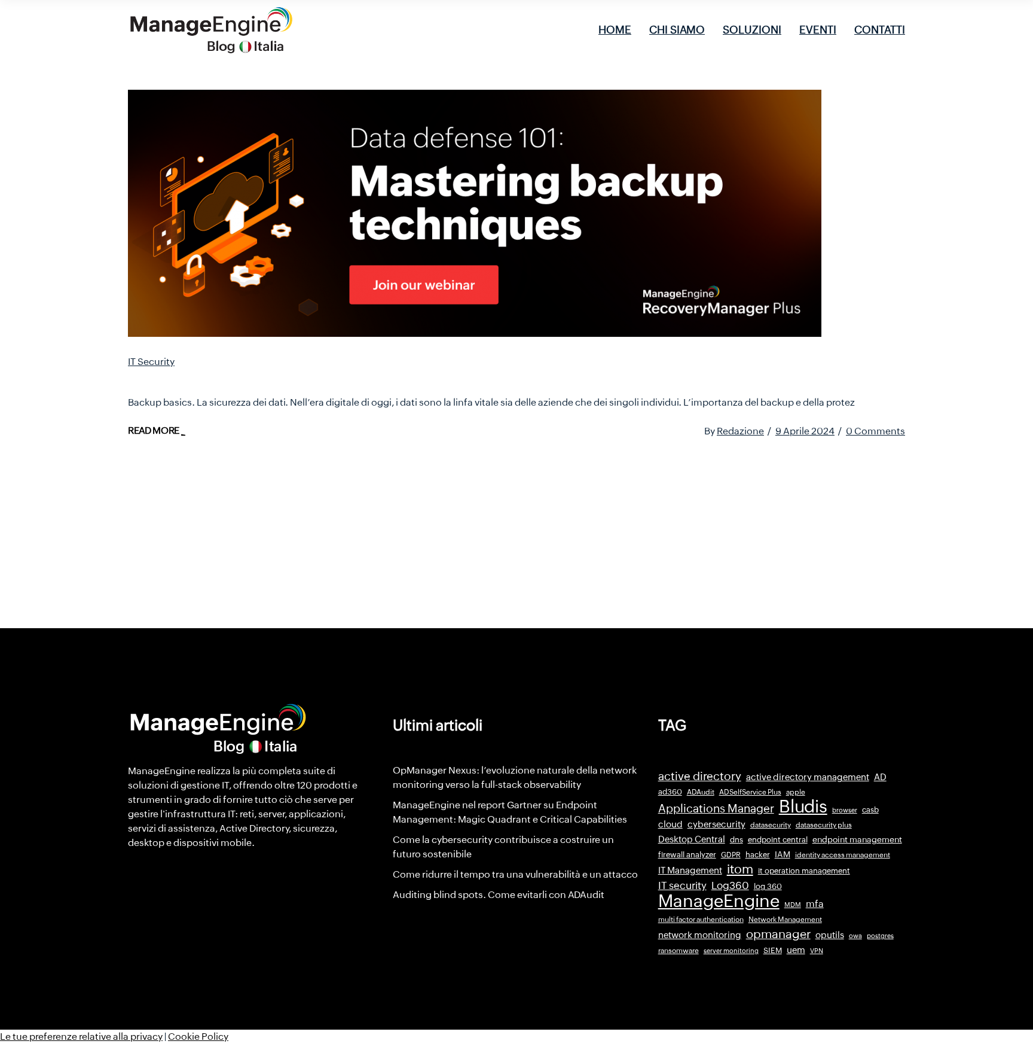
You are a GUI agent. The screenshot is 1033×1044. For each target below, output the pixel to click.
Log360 (730, 885)
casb (870, 809)
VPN (816, 950)
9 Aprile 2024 (805, 431)
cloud (670, 824)
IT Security (151, 361)
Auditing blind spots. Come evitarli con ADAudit (498, 894)
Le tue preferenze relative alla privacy (81, 1036)
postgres (880, 935)
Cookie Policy (198, 1036)
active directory (699, 776)
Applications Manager (716, 808)
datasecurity (770, 825)
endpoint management (857, 839)
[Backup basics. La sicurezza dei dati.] (474, 213)
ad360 (670, 791)
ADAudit (700, 792)
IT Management (690, 870)
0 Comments (875, 431)
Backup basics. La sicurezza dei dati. (251, 378)
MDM (792, 904)
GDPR (731, 855)
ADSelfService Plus (750, 792)
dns (736, 839)
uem (796, 950)
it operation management (804, 870)
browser (844, 810)
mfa (815, 903)
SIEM (772, 950)
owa (855, 935)
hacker (757, 854)
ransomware (678, 950)
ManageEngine (719, 901)
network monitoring (699, 935)
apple (795, 792)
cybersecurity (716, 824)
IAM (782, 854)
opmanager (778, 933)
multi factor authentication (701, 919)
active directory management (807, 777)
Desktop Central (691, 839)
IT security (682, 885)
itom (740, 869)
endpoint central (778, 839)
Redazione (740, 431)
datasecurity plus (824, 825)
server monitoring (731, 950)
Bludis (803, 806)
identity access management (842, 855)
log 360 (768, 886)
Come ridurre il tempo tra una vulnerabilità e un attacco (515, 874)
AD (880, 777)
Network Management (785, 919)
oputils (829, 935)
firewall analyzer (687, 854)
